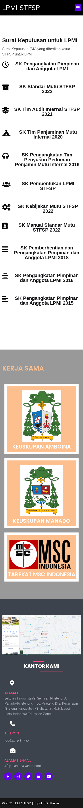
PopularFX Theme (47, 803)
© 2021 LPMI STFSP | (18, 803)
